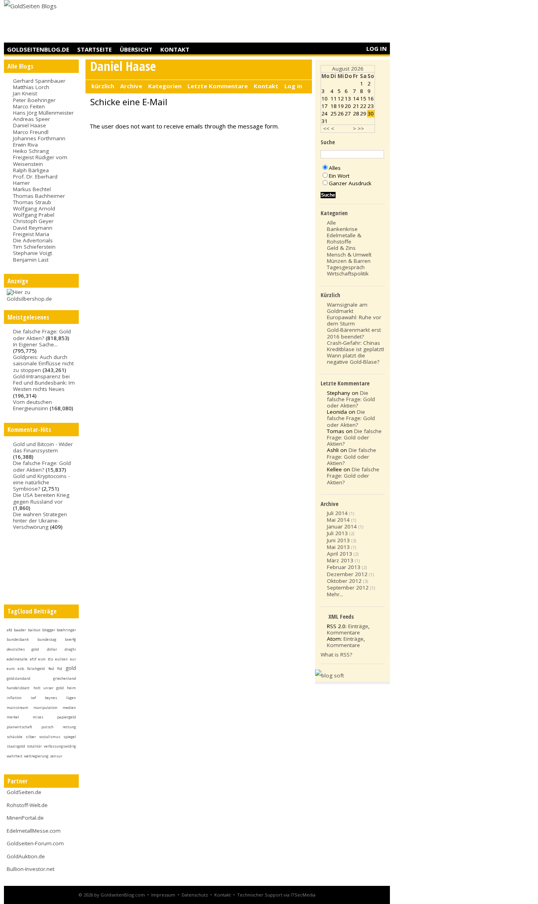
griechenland (64, 678)
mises (38, 717)
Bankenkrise (342, 229)
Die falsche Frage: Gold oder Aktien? (42, 334)
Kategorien (165, 86)
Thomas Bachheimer (39, 195)
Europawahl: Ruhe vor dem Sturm (354, 320)
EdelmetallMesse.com (34, 830)
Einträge (358, 626)
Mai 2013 (338, 547)
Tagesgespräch (346, 267)
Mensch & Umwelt (349, 254)
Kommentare (343, 632)
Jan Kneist (25, 93)
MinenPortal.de (25, 817)
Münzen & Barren (349, 260)
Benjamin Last (30, 259)
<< (326, 128)
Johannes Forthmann (39, 138)
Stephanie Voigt (32, 253)
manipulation (45, 707)
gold (70, 667)
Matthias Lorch (31, 87)
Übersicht (136, 49)
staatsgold (16, 746)
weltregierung (36, 756)
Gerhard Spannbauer (39, 80)
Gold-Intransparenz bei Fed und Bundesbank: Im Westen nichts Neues (44, 382)
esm (42, 659)
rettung (69, 726)
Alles (335, 167)
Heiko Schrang (31, 150)
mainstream (17, 707)
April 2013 (339, 553)
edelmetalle (17, 659)
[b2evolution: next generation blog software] (329, 675)
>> (361, 128)
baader (20, 629)
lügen (71, 697)
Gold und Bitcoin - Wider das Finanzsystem (43, 447)
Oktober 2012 (344, 580)
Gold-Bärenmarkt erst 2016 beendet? (354, 333)
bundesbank (18, 639)
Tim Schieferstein (34, 246)
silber (31, 736)
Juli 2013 (337, 533)
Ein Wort (339, 175)
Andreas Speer (31, 119)
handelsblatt (18, 687)
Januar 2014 (342, 526)
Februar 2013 (343, 567)
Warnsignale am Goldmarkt (347, 307)
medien (69, 707)
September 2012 (348, 587)
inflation (14, 697)
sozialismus (49, 736)
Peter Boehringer (34, 100)
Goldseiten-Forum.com (35, 843)
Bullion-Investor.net (30, 868)
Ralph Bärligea (31, 170)
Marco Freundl (30, 132)
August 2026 (348, 68)
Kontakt (174, 49)
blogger (48, 629)
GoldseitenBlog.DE (38, 49)
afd (9, 629)
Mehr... (335, 594)
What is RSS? (336, 654)
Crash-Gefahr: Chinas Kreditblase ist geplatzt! (355, 346)
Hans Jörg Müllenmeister (43, 112)
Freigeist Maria (31, 234)
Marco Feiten (29, 106)
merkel (13, 717)
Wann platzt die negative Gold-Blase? (353, 358)
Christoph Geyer (33, 221)
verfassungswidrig (60, 746)
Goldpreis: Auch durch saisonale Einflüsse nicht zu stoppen (43, 363)
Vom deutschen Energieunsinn (32, 405)
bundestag (46, 639)
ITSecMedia (303, 895)
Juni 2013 (338, 540)
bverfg (70, 639)
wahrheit (14, 756)
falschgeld (36, 668)
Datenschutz (195, 895)
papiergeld (66, 717)
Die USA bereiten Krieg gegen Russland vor (41, 498)
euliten (61, 659)
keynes (51, 697)
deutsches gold (23, 649)
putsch (47, 726)
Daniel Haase (29, 125)
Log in (376, 48)
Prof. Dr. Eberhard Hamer (35, 179)
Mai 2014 (338, 519)
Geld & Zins (341, 247)
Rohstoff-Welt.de (27, 805)
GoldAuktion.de (26, 856)
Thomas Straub (32, 202)
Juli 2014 (337, 513)
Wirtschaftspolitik (348, 273)
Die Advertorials (33, 240)
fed (51, 668)
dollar (52, 649)
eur (73, 659)
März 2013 (340, 560)
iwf (33, 697)
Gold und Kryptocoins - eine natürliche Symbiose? (41, 482)
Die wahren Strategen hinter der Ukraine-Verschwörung (40, 520)
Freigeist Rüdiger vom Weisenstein (40, 160)
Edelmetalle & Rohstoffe (344, 238)
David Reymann (32, 227)
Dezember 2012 (347, 574)
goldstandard (18, 678)
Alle (331, 222)
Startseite (94, 49)
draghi (70, 649)
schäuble (14, 736)
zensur (56, 756)
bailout (34, 629)
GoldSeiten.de (24, 792)
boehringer (66, 629)
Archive (131, 86)
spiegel (69, 736)
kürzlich (102, 86)
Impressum (163, 895)
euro (11, 668)
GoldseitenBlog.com (122, 895)
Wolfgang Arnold (34, 208)
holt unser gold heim (54, 687)
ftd (59, 668)
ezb (21, 668)
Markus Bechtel (32, 189)
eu (50, 659)
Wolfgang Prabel (33, 214)
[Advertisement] (246, 21)
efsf (33, 659)
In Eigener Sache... (35, 344)
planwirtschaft (19, 726)
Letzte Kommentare (217, 86)
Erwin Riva (25, 144)
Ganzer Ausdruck (350, 183)
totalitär (34, 746)
